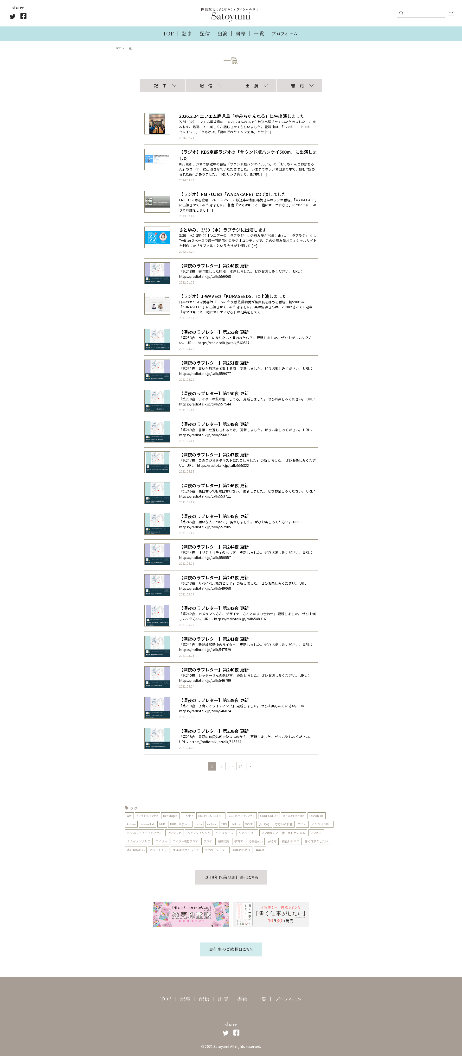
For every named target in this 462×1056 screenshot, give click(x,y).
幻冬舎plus (255, 841)
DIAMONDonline (293, 816)
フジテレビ (174, 833)
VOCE (249, 824)
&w (129, 816)
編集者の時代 (241, 850)
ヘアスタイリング (198, 833)
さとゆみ (264, 824)
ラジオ (207, 841)
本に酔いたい (136, 850)
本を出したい (158, 850)
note (199, 824)
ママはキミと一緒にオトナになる (283, 833)
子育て (238, 841)
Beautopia (170, 816)
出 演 (251, 85)
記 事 (160, 85)
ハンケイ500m (321, 824)
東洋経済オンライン (186, 850)
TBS (223, 824)
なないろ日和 (284, 824)
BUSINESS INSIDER (211, 816)
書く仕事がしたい (316, 841)
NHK (162, 824)
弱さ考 (272, 841)
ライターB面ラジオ (185, 841)
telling (236, 824)
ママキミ (316, 833)
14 (240, 766)
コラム (302, 824)
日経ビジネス (291, 841)
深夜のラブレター (216, 850)
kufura (131, 824)
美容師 (260, 850)
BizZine (188, 816)
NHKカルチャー (180, 824)
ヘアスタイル (224, 833)
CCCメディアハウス (242, 816)
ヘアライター (247, 833)
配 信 (205, 85)
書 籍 (297, 85)
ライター (161, 841)
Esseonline (316, 816)
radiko (211, 824)
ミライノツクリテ (138, 841)
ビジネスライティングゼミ (144, 833)
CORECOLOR (269, 816)
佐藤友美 (223, 841)
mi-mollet (147, 824)
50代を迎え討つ (147, 816)
